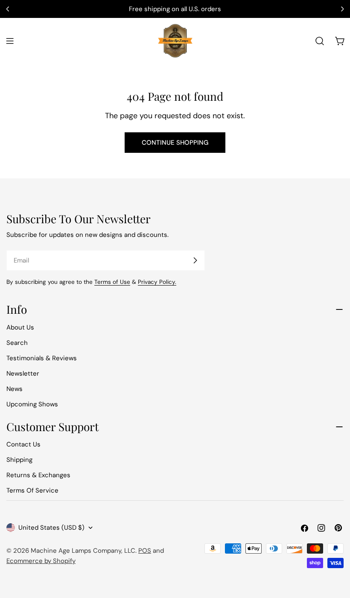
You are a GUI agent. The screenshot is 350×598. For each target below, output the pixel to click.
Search (17, 342)
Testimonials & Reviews (41, 358)
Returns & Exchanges (38, 475)
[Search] (319, 41)
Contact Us (23, 444)
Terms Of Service (32, 490)
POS (144, 550)
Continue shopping (175, 142)
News (14, 389)
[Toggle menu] (9, 41)
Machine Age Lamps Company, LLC (83, 550)
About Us (20, 327)
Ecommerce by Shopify (41, 561)
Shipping (19, 459)
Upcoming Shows (32, 404)
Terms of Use (112, 282)
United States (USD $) (51, 527)
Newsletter (22, 373)
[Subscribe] (195, 260)
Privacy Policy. (157, 282)
